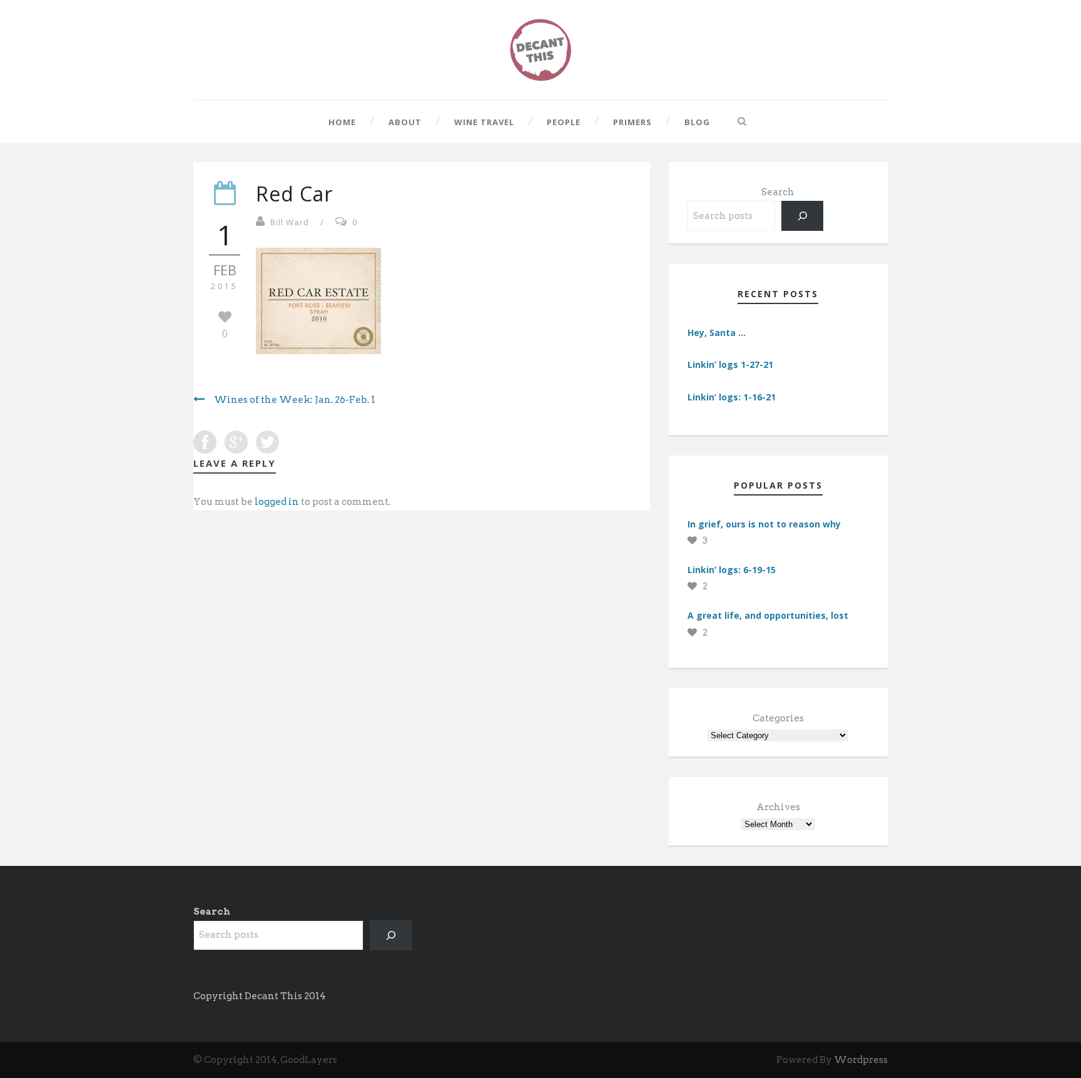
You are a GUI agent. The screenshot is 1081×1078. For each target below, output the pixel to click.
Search (777, 192)
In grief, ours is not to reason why (764, 524)
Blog (697, 122)
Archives (778, 807)
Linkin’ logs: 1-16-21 (732, 397)
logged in (277, 501)
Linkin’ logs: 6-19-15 (732, 570)
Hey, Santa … (717, 332)
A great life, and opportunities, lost (768, 615)
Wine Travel (484, 122)
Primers (632, 122)
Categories (778, 718)
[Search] (802, 216)
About (405, 122)
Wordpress (861, 1059)
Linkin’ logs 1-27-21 (730, 364)
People (564, 122)
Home (342, 122)
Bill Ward (289, 222)
